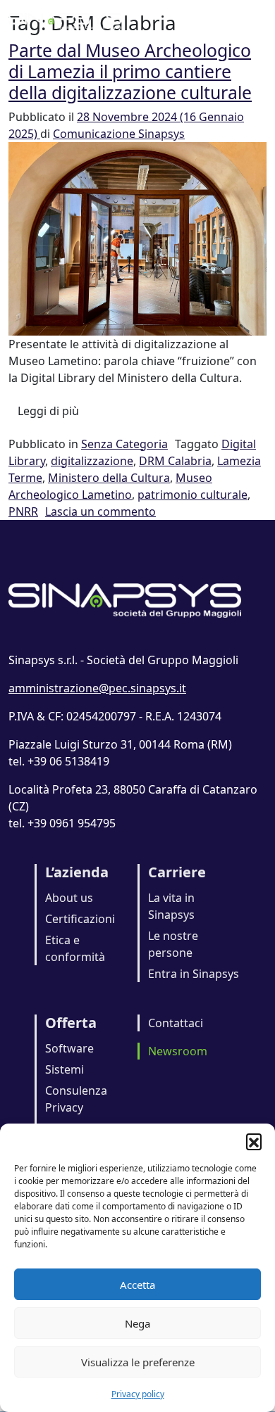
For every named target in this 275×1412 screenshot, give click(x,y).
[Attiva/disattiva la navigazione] (247, 20)
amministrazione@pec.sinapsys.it (97, 688)
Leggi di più (53, 410)
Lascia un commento (100, 511)
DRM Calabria (175, 461)
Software (69, 1048)
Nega (137, 1323)
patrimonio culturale (193, 494)
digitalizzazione (92, 461)
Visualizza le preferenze (138, 1362)
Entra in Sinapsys (193, 973)
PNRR (23, 511)
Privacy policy (137, 1394)
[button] (254, 1141)
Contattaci (175, 1023)
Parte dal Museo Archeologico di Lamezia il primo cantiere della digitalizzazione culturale (130, 71)
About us (69, 897)
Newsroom (177, 1051)
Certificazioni (80, 919)
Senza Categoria (124, 444)
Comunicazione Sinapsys (119, 133)
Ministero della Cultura (109, 477)
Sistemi (64, 1069)
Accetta (137, 1285)
